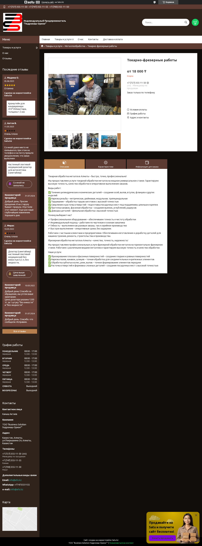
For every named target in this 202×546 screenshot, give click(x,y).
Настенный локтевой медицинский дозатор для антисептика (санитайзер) (20, 168)
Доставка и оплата (113, 39)
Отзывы (7, 58)
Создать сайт (48, 2)
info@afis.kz (15, 480)
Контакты (93, 39)
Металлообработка (75, 46)
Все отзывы (20, 331)
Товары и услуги (63, 39)
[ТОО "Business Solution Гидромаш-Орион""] (12, 22)
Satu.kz (115, 540)
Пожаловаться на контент (121, 543)
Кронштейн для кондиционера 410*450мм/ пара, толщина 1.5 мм (17, 107)
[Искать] (185, 22)
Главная (46, 39)
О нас (80, 39)
